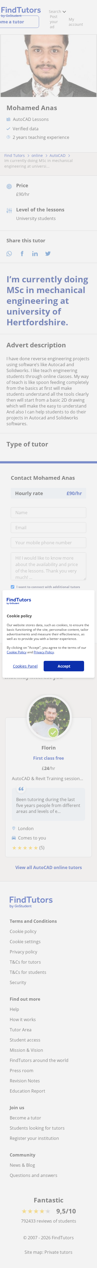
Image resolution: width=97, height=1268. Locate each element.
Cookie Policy (16, 652)
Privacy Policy (44, 652)
